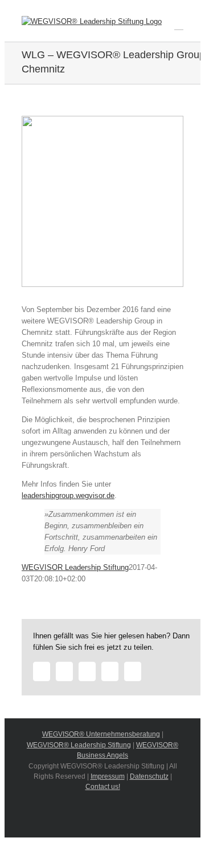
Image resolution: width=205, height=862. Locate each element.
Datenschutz (149, 776)
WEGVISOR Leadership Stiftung (75, 567)
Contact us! (102, 787)
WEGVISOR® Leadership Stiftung (79, 745)
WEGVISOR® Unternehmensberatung (101, 734)
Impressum (108, 776)
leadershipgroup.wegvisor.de (68, 495)
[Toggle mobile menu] (178, 24)
